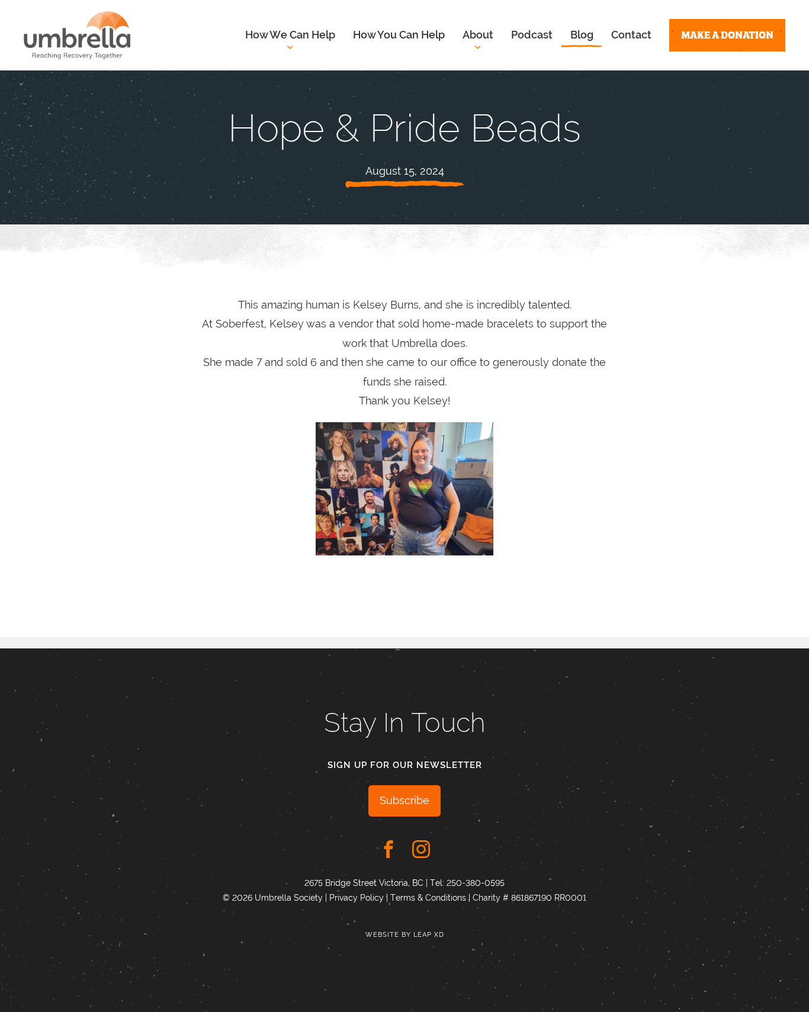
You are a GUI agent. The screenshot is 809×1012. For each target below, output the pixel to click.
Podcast (532, 34)
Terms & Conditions (428, 897)
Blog (581, 34)
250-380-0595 (476, 883)
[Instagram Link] (421, 849)
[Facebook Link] (388, 849)
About (478, 34)
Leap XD (428, 935)
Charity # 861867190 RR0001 (529, 897)
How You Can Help (399, 34)
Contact (631, 34)
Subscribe (404, 800)
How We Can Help (290, 34)
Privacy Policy (356, 897)
